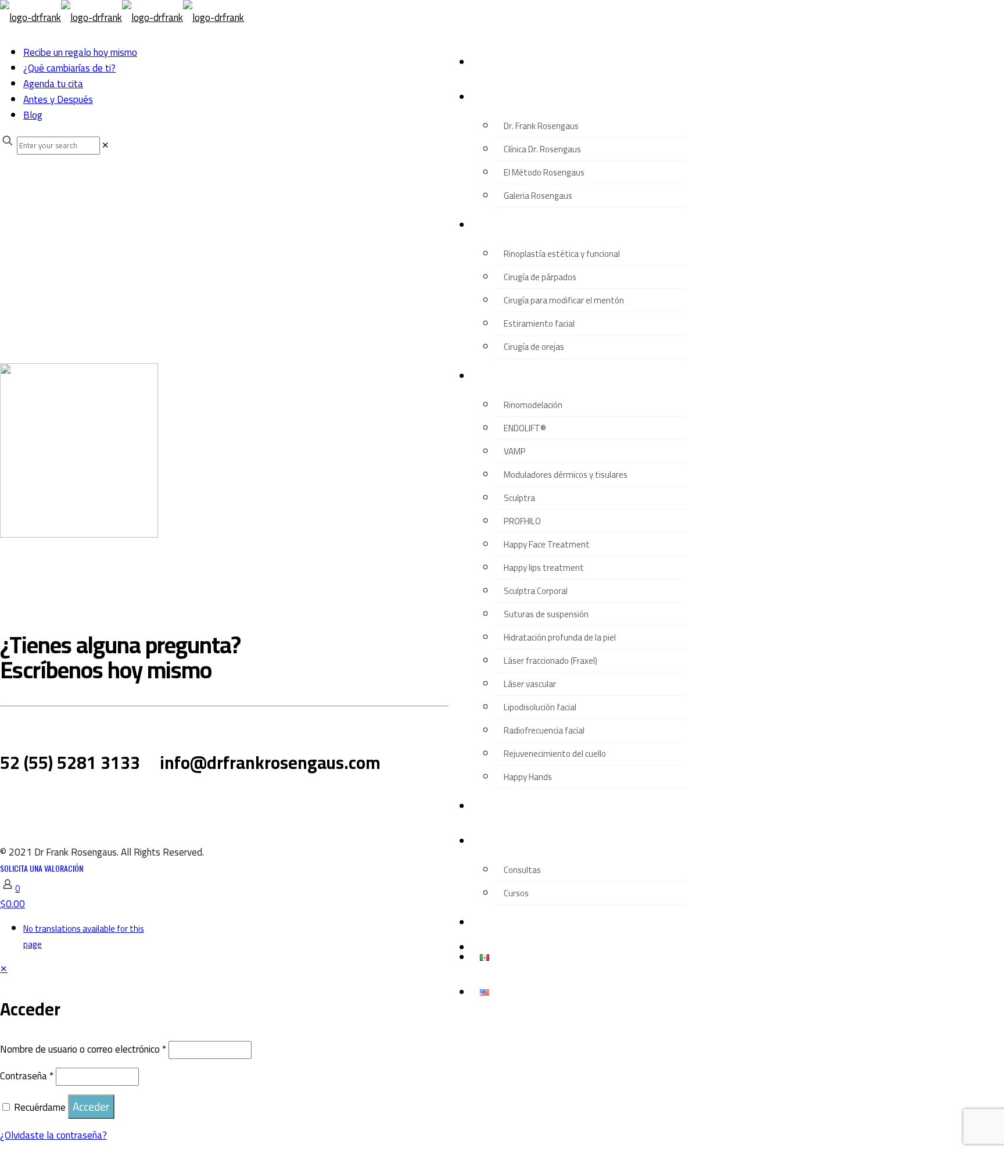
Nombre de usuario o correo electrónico (83, 1049)
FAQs (139, 803)
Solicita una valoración (41, 868)
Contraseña (26, 1076)
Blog (32, 115)
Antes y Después (58, 99)
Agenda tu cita (53, 83)
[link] (105, 145)
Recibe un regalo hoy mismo (80, 52)
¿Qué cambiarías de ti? (69, 68)
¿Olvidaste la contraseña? (53, 1135)
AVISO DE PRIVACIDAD (62, 804)
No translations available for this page (83, 936)
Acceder (91, 1106)
